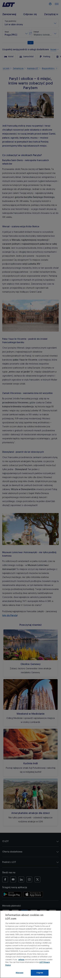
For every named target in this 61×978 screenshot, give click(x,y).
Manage (19, 973)
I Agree (39, 973)
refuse (21, 959)
